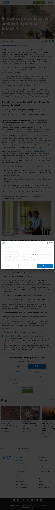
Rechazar (10, 265)
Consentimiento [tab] (9, 247)
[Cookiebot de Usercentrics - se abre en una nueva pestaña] (47, 243)
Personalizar (27, 265)
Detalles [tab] (27, 247)
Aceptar (45, 265)
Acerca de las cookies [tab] (45, 247)
